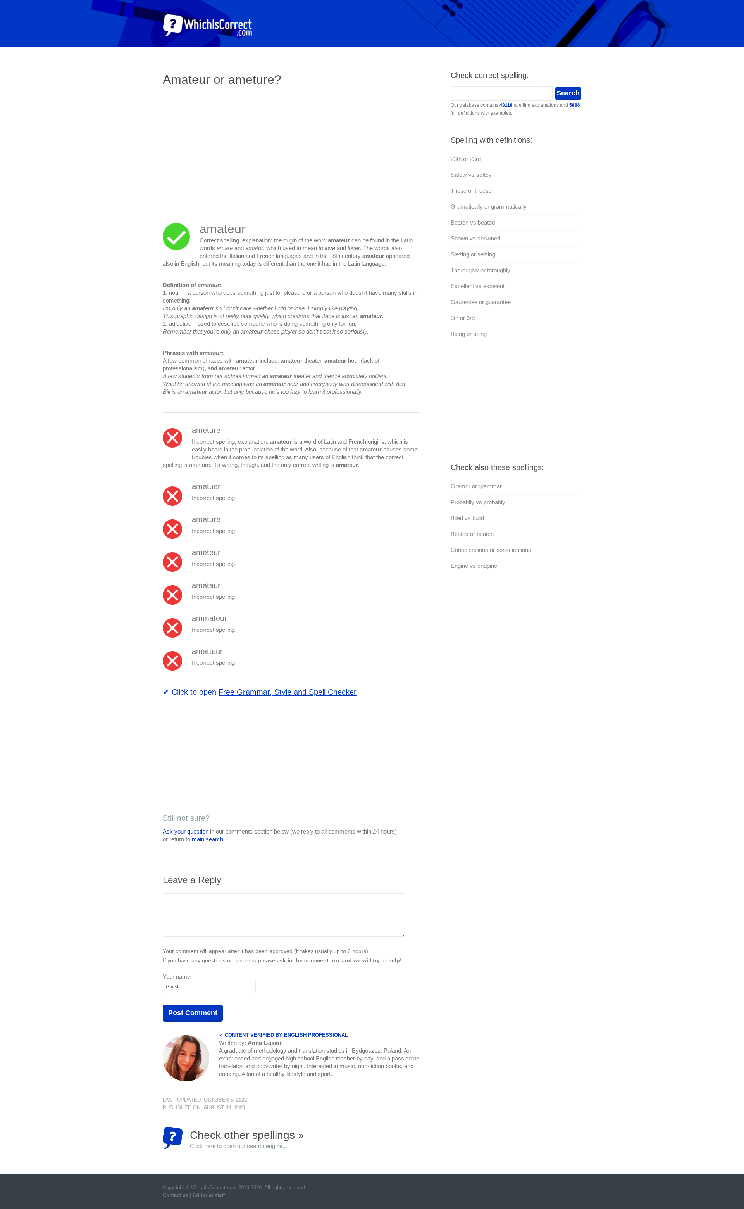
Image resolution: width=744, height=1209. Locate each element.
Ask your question (185, 831)
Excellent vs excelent (478, 286)
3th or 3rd (463, 318)
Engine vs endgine (474, 565)
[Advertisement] (228, 149)
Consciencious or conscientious (491, 550)
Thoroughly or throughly (480, 270)
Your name (176, 976)
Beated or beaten (472, 534)
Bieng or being (469, 333)
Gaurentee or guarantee (481, 302)
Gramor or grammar (476, 486)
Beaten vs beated (473, 222)
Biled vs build (467, 518)
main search (207, 839)
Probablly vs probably (478, 502)
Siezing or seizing (473, 254)
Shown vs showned (475, 238)
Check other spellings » (247, 1139)
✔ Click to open (259, 692)
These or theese (471, 190)
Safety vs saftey (471, 174)
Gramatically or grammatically (489, 206)
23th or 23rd (466, 159)
